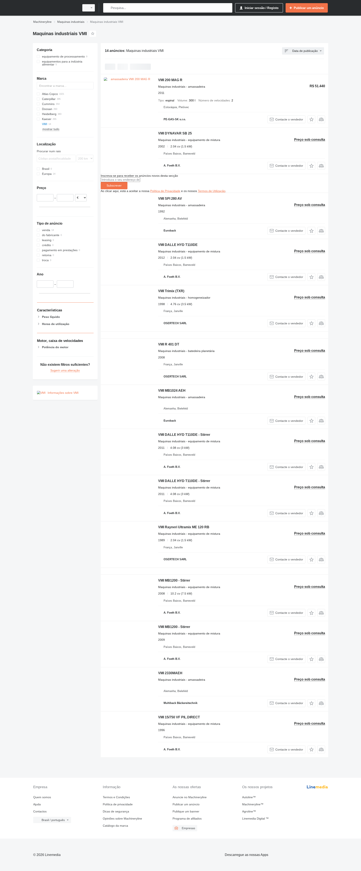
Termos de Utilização (211, 191)
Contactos (40, 811)
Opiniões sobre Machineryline (122, 818)
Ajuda (37, 804)
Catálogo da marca (115, 825)
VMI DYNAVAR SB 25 (175, 133)
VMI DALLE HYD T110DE (178, 245)
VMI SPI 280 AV (170, 198)
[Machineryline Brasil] (55, 8)
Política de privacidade (118, 804)
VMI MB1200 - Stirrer (174, 580)
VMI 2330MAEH (170, 673)
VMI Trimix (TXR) (171, 291)
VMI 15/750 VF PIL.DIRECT (179, 717)
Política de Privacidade (165, 191)
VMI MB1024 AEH (172, 390)
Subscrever (114, 185)
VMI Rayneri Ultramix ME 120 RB (183, 527)
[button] (311, 119)
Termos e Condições (116, 797)
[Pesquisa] (107, 7)
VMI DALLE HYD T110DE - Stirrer (184, 434)
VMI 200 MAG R (170, 80)
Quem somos (42, 797)
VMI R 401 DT (168, 344)
